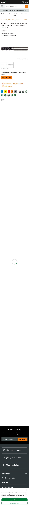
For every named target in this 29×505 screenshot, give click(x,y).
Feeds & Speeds (19, 83)
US (1, 19)
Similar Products (8, 86)
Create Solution (6, 224)
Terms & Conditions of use (21, 284)
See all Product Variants (20, 164)
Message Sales (12, 465)
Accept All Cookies (14, 500)
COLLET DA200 (17, 330)
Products (5, 19)
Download (21, 288)
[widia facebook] (2, 488)
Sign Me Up (22, 439)
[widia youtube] (9, 488)
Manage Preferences (14, 503)
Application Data (8, 105)
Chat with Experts (13, 450)
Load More (14, 419)
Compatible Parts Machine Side (11, 108)
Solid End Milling (11, 19)
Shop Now (24, 10)
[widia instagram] (12, 488)
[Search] (26, 6)
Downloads (6, 106)
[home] (3, 2)
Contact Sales (6, 78)
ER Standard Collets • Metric (20, 339)
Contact (26, 2)
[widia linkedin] (5, 488)
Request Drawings (5, 300)
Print (4, 99)
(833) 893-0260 (13, 457)
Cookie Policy (15, 497)
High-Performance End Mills (22, 19)
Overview (6, 103)
